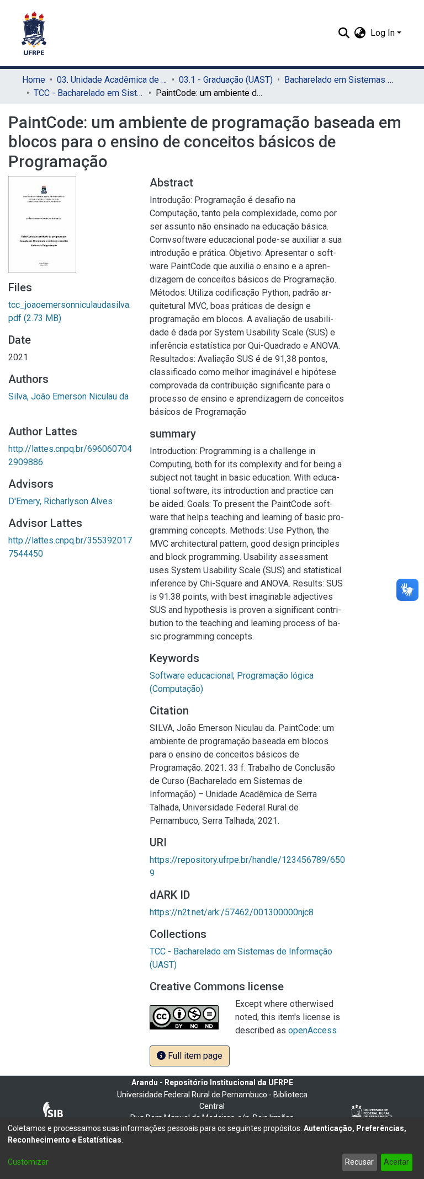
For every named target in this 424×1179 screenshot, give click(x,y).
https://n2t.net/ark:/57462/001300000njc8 (232, 912)
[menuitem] (360, 33)
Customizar (28, 1161)
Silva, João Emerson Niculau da (68, 396)
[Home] (34, 33)
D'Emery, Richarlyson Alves (60, 501)
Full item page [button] (194, 1055)
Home (33, 79)
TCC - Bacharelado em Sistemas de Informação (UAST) (89, 93)
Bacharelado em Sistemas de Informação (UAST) (339, 79)
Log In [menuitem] (382, 33)
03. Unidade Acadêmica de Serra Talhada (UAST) (112, 79)
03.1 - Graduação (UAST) (226, 79)
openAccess (312, 1030)
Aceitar (396, 1161)
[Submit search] (344, 33)
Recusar (359, 1161)
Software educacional (191, 675)
